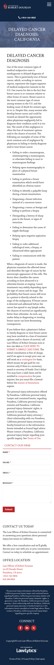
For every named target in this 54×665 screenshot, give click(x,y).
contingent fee (29, 359)
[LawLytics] (27, 650)
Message (8, 483)
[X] (33, 628)
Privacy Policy (28, 659)
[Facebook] (20, 628)
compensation (25, 376)
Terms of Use (34, 438)
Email (6, 473)
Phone (7, 463)
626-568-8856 (9, 579)
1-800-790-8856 (28, 17)
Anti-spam (40, 659)
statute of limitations (28, 382)
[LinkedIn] (27, 628)
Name (6, 452)
